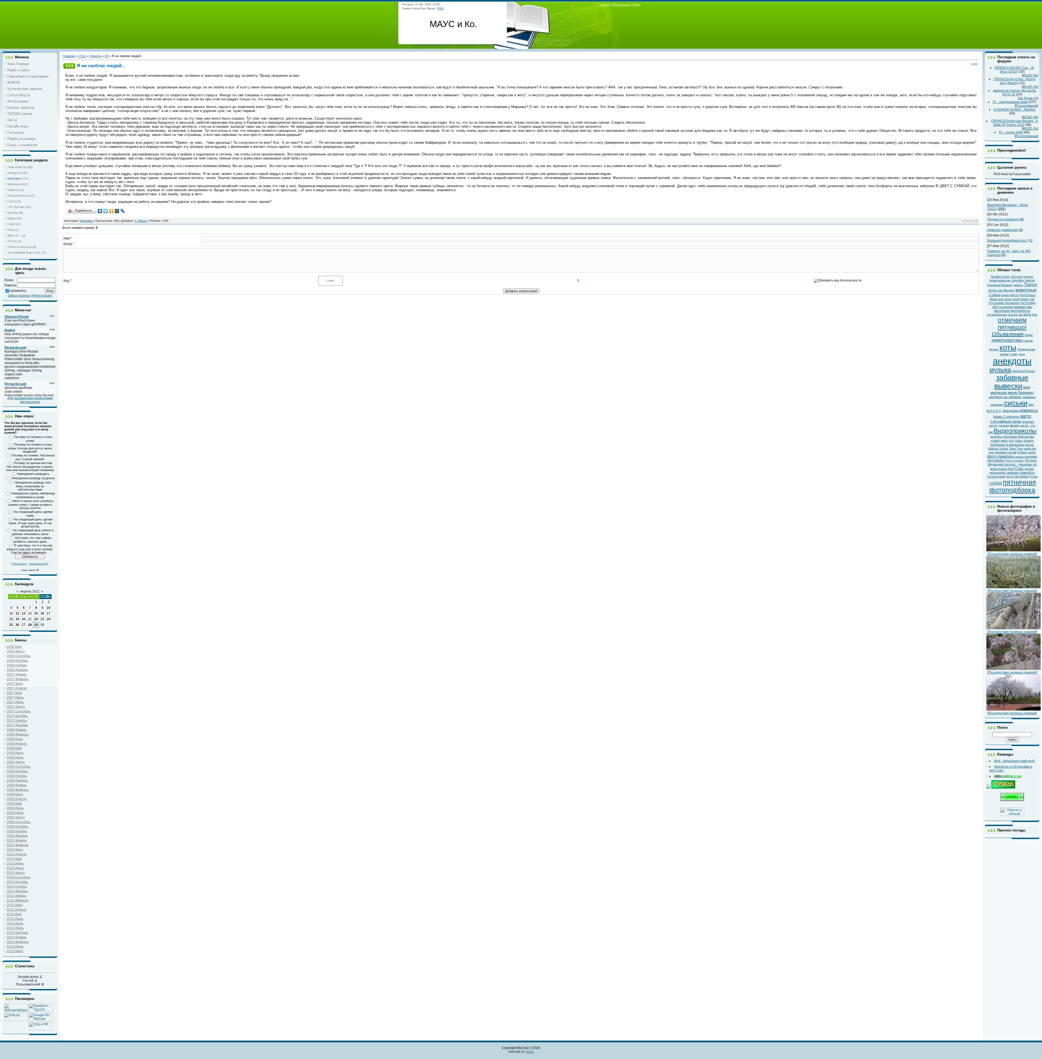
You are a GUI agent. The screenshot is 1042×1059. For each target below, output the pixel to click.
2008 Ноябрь (17, 776)
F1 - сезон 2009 (1011, 132)
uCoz (530, 1052)
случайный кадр (1005, 421)
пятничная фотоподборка (1012, 486)
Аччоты (12, 241)
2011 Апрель (16, 909)
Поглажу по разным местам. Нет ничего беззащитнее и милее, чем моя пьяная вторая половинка (30, 466)
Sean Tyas (1016, 448)
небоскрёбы (997, 472)
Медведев (995, 464)
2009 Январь (17, 785)
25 (11, 625)
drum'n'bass (1021, 299)
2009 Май (14, 803)
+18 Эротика (15, 207)
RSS (440, 8)
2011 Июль (15, 923)
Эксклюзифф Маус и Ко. (24, 252)
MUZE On (1030, 75)
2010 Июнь (15, 863)
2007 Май (14, 693)
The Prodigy (1028, 303)
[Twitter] (106, 211)
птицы (1022, 452)
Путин (1033, 476)
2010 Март (15, 850)
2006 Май (14, 647)
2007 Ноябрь (17, 720)
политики (1028, 421)
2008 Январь (17, 730)
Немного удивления (1002, 230)
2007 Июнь (15, 697)
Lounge (1028, 340)
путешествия (996, 476)
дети (1021, 354)
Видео (11, 218)
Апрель (95, 56)
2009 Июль (15, 813)
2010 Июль (15, 868)
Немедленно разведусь (33, 473)
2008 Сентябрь (18, 767)
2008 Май (14, 748)
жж (1020, 314)
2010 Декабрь (17, 891)
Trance (1030, 284)
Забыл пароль (19, 295)
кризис (1004, 354)
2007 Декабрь (17, 725)
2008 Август (16, 762)
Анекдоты (14, 172)
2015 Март (15, 951)
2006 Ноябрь (17, 665)
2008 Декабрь (17, 780)
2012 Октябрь (17, 933)
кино (1004, 441)
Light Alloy (1017, 280)
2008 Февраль (17, 734)
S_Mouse (141, 220)
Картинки (13, 184)
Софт (11, 224)
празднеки (1010, 411)
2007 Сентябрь (18, 711)
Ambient (1028, 440)
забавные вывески (1011, 382)
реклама (1000, 452)
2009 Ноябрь (17, 831)
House (1030, 371)
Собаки (994, 295)
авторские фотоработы (1012, 311)
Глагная (604, 5)
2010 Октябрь (17, 882)
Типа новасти (16, 167)
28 (30, 625)
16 (42, 613)
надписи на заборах (1005, 397)
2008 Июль (15, 757)
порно (1005, 295)
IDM (995, 307)
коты (1007, 347)
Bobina (1023, 476)
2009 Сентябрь (18, 822)
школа (1019, 456)
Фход (636, 5)
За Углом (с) (1028, 98)
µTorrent (1016, 276)
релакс (994, 349)
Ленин (1028, 335)
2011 (82, 56)
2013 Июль (15, 946)
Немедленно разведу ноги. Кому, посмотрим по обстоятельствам (33, 486)
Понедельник (1026, 349)
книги (1033, 460)
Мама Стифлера (1006, 417)
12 (17, 613)
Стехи (11, 201)
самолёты (1027, 473)
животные (1025, 290)
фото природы (1000, 456)
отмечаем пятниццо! (1012, 323)
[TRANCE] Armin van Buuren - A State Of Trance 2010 (1014, 123)
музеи (1029, 469)
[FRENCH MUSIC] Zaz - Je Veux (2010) (1014, 69)
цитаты (1013, 314)
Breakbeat (1012, 303)
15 (36, 613)
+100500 (995, 483)
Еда (1034, 314)
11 (11, 613)
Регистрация (42, 295)
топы (1018, 441)
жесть (1014, 295)
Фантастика (1026, 436)
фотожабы (996, 460)
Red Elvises (1028, 295)
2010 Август (16, 873)
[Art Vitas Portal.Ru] (41, 1029)
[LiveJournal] (123, 211)
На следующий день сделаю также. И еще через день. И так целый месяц (30, 523)
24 (48, 619)
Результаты (19, 563)
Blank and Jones (1001, 299)
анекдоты (1012, 361)
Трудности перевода (1003, 219)
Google (1012, 452)
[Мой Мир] (117, 211)
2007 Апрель (17, 688)
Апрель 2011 (30, 591)
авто (1025, 416)
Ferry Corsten (1014, 460)
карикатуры (1023, 307)
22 (36, 619)
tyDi (1011, 440)
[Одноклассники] (111, 211)
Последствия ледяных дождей (1012, 554)
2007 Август (16, 707)
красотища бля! (1002, 469)
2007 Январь (17, 674)
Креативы (14, 178)
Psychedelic (997, 303)
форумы (996, 436)
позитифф (1006, 307)
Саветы (12, 189)
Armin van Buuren (1001, 290)
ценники (1030, 457)
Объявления (1008, 334)
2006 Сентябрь (18, 656)
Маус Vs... (14, 235)
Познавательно (17, 195)
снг (1032, 299)
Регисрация (621, 5)
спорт (995, 441)
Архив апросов (37, 563)
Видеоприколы (1015, 430)
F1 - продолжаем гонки (1010, 102)
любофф (1013, 472)
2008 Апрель (17, 744)
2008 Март (15, 739)
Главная (68, 56)
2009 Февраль (17, 790)
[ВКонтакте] (100, 211)
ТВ (1026, 460)
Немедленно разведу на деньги (33, 478)
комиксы (1029, 410)
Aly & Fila (1012, 476)
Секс (1019, 468)
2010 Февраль (17, 845)
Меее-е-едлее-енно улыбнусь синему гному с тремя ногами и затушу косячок (31, 504)
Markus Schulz (998, 448)
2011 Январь (16, 896)
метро (993, 425)
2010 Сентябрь (18, 877)
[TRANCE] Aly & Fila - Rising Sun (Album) (1014, 81)
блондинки (1010, 436)
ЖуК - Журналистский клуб (1014, 761)
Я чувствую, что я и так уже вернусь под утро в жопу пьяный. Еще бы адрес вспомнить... (30, 549)
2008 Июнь (15, 753)
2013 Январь (17, 937)
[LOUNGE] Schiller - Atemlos (1014, 109)
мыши (1014, 425)
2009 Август (16, 817)
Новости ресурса (19, 246)
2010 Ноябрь (17, 886)
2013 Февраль (17, 942)
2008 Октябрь (17, 771)
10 (48, 608)
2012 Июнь (15, 928)
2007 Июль (15, 702)
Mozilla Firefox (1000, 276)
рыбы (1032, 452)
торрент (1028, 276)
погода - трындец (1018, 464)
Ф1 (1035, 464)
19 (17, 619)
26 (17, 625)
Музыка (12, 212)
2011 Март (15, 905)
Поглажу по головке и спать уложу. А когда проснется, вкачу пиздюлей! (30, 448)
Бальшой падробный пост (1007, 240)
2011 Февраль (17, 900)
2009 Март (15, 794)
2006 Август (16, 651)
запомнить (18, 291)
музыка (1000, 369)
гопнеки (1003, 425)
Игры (10, 229)
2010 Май (14, 859)
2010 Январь (17, 840)
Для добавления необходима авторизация (30, 400)
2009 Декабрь (17, 836)
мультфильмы (997, 314)
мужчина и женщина (1007, 445)
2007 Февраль (17, 679)
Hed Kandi (1018, 371)
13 (24, 613)
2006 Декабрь (17, 670)
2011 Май (14, 914)
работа (1018, 285)
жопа (1027, 314)
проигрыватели (999, 280)
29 (36, 625)
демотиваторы (1007, 340)
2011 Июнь (15, 919)
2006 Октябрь (17, 661)
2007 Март (15, 684)
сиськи (1016, 403)
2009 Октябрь (17, 826)
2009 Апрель (17, 799)
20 (24, 619)
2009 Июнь (15, 808)
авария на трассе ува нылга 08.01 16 (1014, 92)
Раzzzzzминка (1026, 106)
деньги (1029, 444)
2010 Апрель (17, 854)
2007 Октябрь (17, 716)
